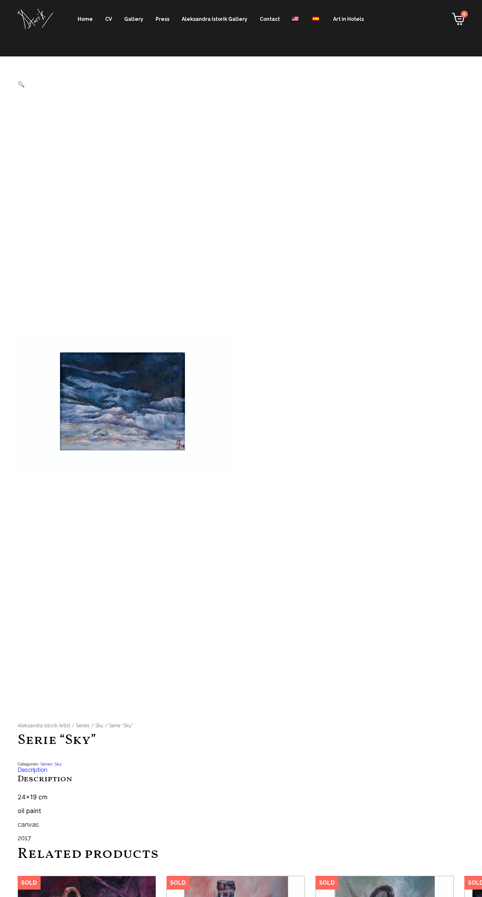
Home (85, 19)
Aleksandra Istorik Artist (44, 725)
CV (108, 19)
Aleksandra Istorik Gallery (214, 19)
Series (83, 725)
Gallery (133, 19)
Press (162, 19)
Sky (99, 725)
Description (32, 769)
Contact (270, 19)
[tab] (241, 769)
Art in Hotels (348, 19)
